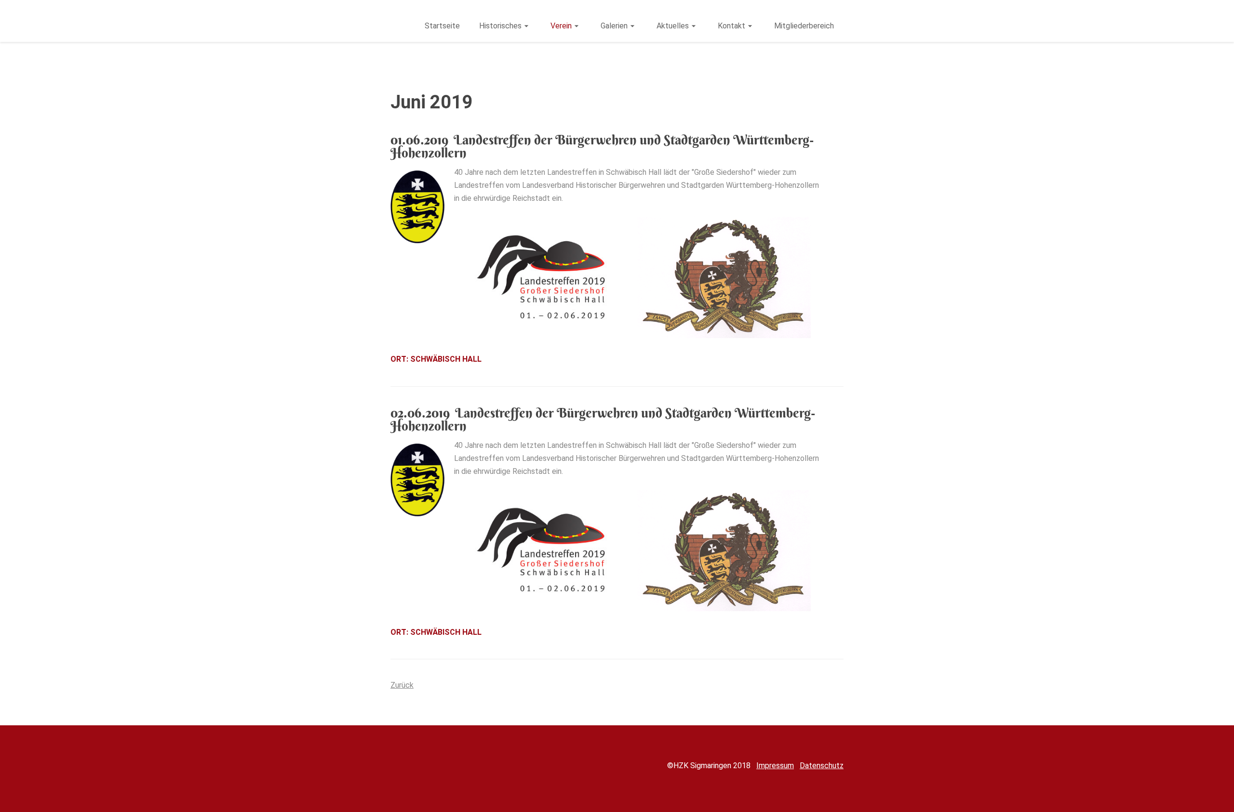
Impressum (775, 765)
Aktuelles (673, 25)
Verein (561, 25)
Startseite (442, 25)
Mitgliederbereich (804, 25)
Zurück (402, 685)
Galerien (614, 25)
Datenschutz (822, 765)
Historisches (500, 25)
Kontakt (731, 25)
